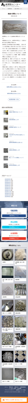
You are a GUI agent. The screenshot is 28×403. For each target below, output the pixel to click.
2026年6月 (8, 182)
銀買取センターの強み (21, 390)
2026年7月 (8, 180)
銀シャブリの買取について (16, 157)
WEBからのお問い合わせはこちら (14, 399)
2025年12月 (8, 192)
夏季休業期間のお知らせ (15, 142)
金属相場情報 (23, 387)
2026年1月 (8, 190)
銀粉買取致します (14, 119)
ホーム (6, 387)
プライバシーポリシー (9, 390)
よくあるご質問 (12, 388)
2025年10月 (8, 195)
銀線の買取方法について (15, 111)
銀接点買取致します (14, 149)
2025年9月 (8, 196)
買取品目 (11, 387)
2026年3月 (8, 187)
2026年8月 (8, 179)
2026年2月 (8, 188)
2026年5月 (8, 184)
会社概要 (19, 388)
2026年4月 (8, 185)
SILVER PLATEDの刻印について (16, 135)
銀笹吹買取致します (14, 164)
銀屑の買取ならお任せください (14, 86)
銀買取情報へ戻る (14, 99)
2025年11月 (8, 193)
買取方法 (16, 387)
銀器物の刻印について (15, 126)
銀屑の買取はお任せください (14, 93)
